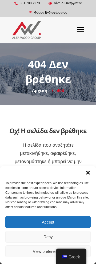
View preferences (48, 251)
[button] (88, 172)
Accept (48, 222)
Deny (48, 236)
